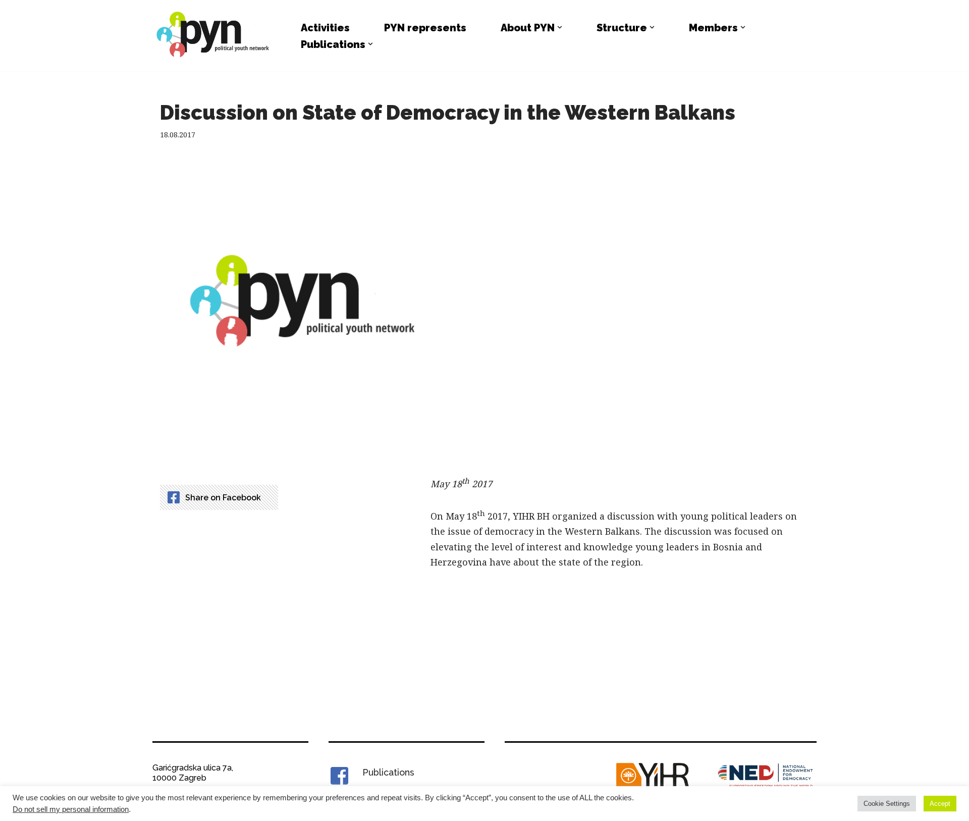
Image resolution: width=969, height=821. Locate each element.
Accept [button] (940, 803)
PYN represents (425, 28)
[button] (559, 27)
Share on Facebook (223, 497)
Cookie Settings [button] (887, 803)
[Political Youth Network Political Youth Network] (215, 35)
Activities (325, 28)
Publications (388, 772)
